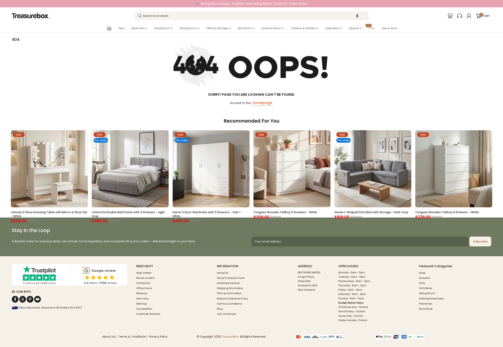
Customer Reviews (148, 314)
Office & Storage (217, 28)
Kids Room (245, 28)
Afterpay (141, 293)
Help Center (143, 273)
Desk (422, 273)
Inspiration (332, 28)
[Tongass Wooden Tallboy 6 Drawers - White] (453, 168)
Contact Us (143, 283)
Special (354, 28)
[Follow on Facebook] (15, 299)
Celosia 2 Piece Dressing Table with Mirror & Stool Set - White (49, 214)
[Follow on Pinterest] (30, 299)
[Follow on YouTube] (37, 299)
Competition (144, 309)
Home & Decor (271, 28)
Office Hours (144, 288)
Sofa (422, 283)
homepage (262, 102)
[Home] (108, 28)
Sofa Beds (425, 288)
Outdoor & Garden (303, 28)
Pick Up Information (229, 293)
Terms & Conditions (229, 304)
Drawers (424, 278)
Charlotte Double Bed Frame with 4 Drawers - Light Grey (128, 214)
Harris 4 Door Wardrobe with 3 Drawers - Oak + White (207, 214)
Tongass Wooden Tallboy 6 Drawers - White (447, 212)
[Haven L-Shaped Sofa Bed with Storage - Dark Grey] (372, 168)
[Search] (140, 16)
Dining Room (188, 28)
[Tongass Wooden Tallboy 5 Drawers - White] (291, 168)
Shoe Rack (426, 309)
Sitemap (141, 304)
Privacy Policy (158, 337)
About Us (222, 273)
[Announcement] (251, 3)
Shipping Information (230, 288)
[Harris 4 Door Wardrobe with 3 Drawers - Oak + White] (211, 168)
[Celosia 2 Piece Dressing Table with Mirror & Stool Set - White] (49, 168)
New (122, 28)
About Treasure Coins (231, 278)
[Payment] (332, 336)
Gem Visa (142, 298)
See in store (389, 28)
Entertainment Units (431, 298)
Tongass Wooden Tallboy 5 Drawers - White (285, 212)
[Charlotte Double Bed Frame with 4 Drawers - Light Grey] (130, 168)
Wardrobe (425, 304)
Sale (371, 28)
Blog (220, 309)
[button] (357, 16)
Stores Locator (145, 278)
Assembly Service (228, 283)
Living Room (161, 28)
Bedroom (138, 28)
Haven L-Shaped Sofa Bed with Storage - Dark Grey (371, 212)
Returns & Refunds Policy (232, 298)
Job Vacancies (226, 314)
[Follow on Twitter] (22, 299)
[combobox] (251, 16)
